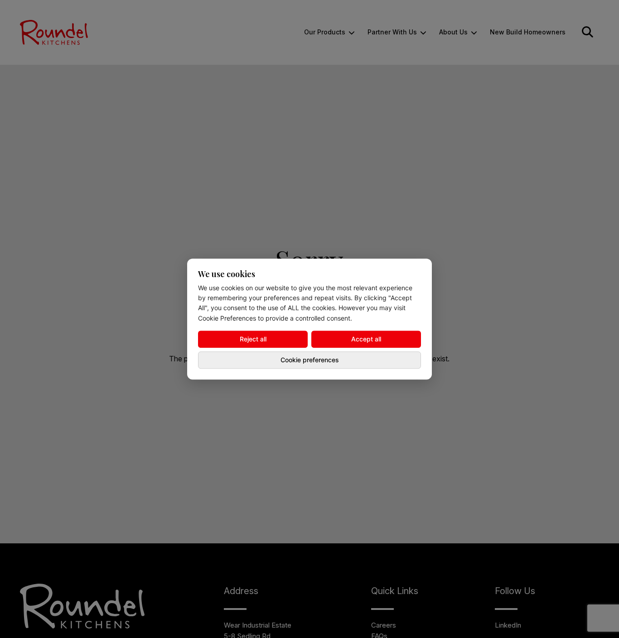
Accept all (366, 339)
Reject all (253, 339)
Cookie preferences (309, 360)
